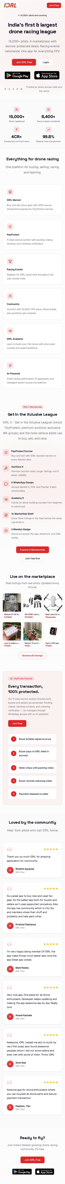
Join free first (32, 558)
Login (46, 62)
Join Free (54, 5)
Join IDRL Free (24, 62)
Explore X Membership (32, 549)
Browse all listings (32, 655)
